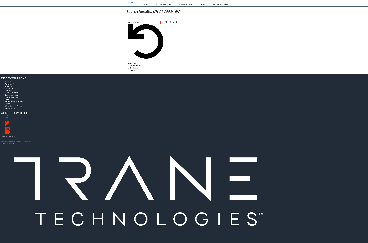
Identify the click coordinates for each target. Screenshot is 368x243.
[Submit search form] (160, 22)
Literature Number (135, 65)
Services (145, 4)
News (203, 4)
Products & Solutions (163, 4)
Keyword (132, 70)
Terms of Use (12, 136)
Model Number (134, 68)
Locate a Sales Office (220, 4)
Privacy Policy (4, 136)
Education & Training (186, 4)
